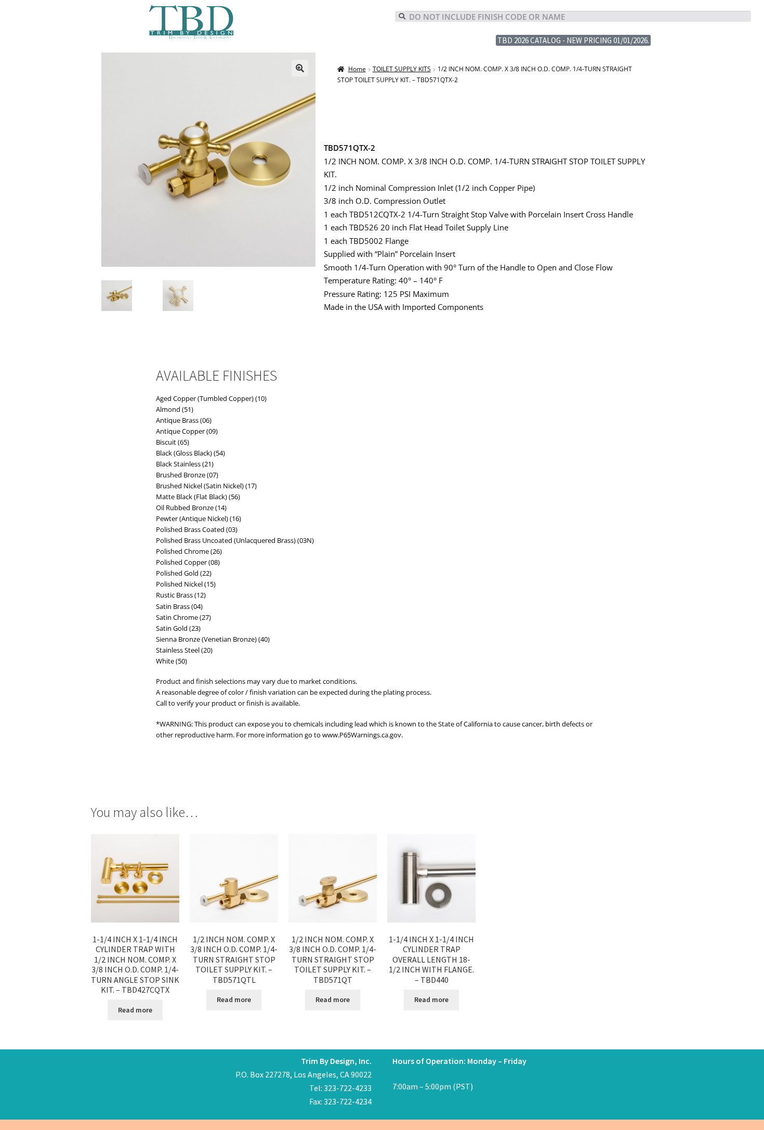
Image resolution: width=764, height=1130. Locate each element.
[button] (300, 68)
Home (356, 68)
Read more (135, 1010)
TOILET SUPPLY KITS (402, 68)
